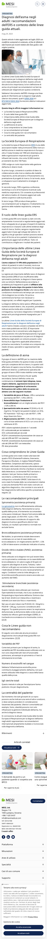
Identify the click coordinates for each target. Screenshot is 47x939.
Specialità (6, 864)
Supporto (6, 878)
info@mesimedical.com (11, 818)
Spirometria (7, 14)
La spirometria (8, 506)
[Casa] (9, 4)
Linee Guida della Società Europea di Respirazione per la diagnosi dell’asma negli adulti (21, 323)
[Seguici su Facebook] (3, 837)
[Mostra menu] (43, 4)
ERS (33, 145)
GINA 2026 (28, 98)
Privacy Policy (33, 917)
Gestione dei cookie (11, 922)
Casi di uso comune (11, 871)
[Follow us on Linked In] (8, 837)
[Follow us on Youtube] (13, 837)
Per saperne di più (12, 788)
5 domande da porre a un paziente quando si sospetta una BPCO (17, 779)
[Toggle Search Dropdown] (37, 4)
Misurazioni (7, 851)
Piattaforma (7, 844)
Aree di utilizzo (8, 857)
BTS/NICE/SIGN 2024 (10, 101)
